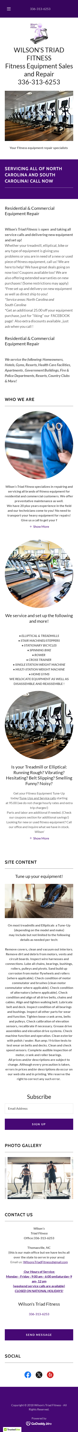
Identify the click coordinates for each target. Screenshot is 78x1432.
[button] (9, 9)
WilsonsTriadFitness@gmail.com (45, 1262)
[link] (39, 33)
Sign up (39, 1124)
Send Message (39, 1334)
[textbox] (39, 1108)
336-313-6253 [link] (40, 9)
